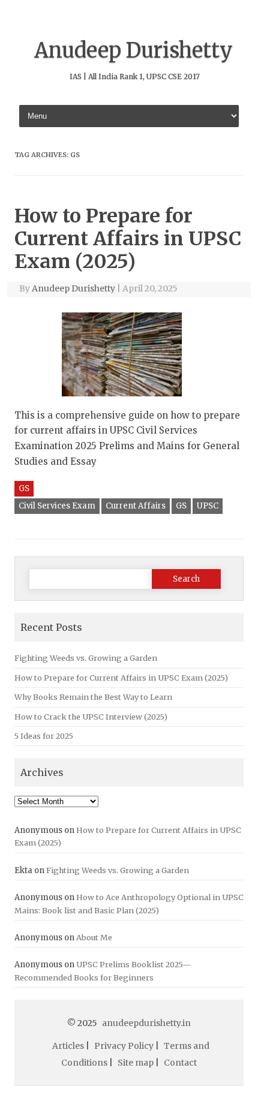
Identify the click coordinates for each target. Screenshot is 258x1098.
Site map (136, 1062)
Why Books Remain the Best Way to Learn (93, 697)
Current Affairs (136, 506)
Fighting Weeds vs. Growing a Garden (85, 658)
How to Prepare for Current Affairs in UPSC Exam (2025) (127, 239)
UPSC (207, 506)
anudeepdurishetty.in (146, 1023)
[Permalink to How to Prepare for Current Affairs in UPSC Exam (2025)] (129, 400)
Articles (68, 1045)
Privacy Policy (124, 1045)
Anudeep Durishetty (133, 50)
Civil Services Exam (57, 506)
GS (24, 488)
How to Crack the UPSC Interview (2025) (90, 716)
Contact (180, 1062)
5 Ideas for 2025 (43, 736)
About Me (94, 937)
